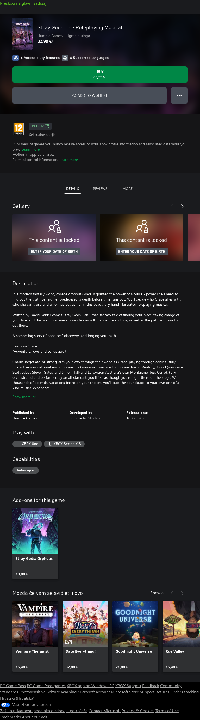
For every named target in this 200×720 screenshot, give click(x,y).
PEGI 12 (38, 126)
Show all (158, 592)
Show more (21, 396)
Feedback (150, 685)
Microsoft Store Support (132, 691)
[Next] (182, 206)
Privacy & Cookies (138, 710)
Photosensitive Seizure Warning (48, 691)
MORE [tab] (127, 188)
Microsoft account (94, 691)
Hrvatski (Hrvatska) (17, 698)
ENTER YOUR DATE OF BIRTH (54, 252)
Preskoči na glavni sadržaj (23, 3)
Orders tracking (185, 691)
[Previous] (172, 206)
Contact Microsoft (105, 710)
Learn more (30, 149)
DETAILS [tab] (72, 188)
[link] (35, 543)
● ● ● (179, 95)
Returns (162, 691)
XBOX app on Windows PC (90, 685)
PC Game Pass (13, 685)
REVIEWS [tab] (100, 188)
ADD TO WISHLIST (92, 95)
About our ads (34, 716)
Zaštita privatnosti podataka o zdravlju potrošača (44, 710)
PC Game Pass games (46, 685)
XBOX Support (128, 685)
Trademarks (10, 716)
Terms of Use (167, 710)
